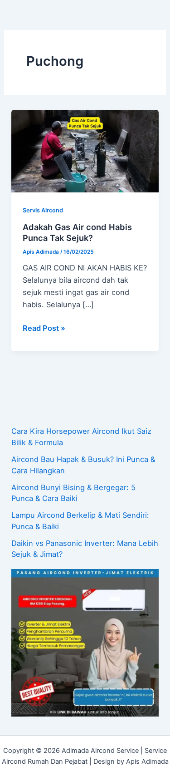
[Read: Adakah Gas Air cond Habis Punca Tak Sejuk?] (84, 150)
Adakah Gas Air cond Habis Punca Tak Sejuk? (77, 232)
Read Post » (44, 327)
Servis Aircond (43, 210)
